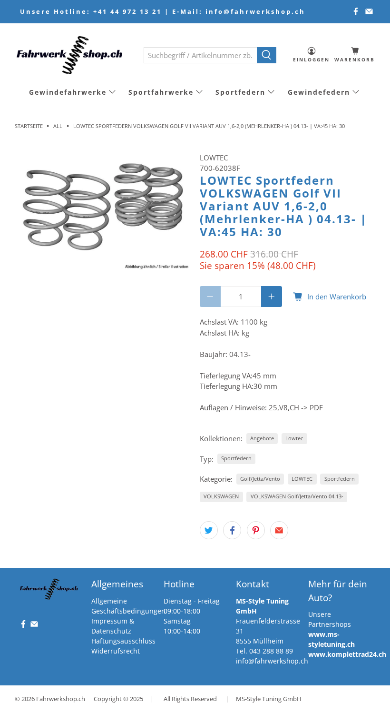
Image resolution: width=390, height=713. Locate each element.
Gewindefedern (319, 92)
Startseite (29, 126)
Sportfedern (240, 92)
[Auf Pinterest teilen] (256, 530)
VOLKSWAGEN (221, 496)
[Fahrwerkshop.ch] (72, 55)
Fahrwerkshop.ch (60, 699)
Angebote (262, 438)
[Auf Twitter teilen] (209, 530)
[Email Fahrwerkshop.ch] (369, 11)
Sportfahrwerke (161, 92)
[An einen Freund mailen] (279, 530)
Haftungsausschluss (123, 640)
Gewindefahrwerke (68, 92)
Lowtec (294, 438)
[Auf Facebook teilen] (232, 530)
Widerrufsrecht (115, 650)
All (57, 126)
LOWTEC (214, 157)
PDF (316, 407)
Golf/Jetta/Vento (260, 478)
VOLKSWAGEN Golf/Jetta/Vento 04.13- (297, 496)
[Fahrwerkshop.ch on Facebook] (355, 11)
